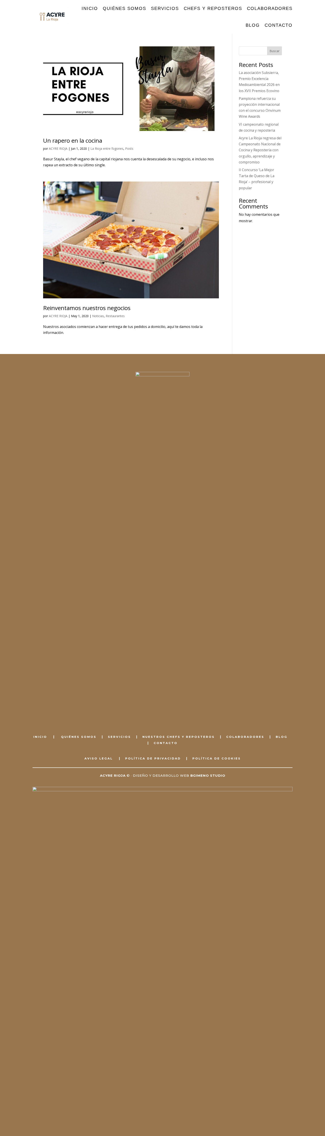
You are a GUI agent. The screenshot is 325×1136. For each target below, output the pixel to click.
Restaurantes (115, 316)
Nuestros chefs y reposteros (178, 736)
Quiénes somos (124, 8)
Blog (253, 25)
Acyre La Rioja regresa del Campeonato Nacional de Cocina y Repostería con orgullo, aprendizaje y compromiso (260, 150)
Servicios (165, 8)
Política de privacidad (153, 758)
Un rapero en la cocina (72, 140)
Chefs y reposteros (213, 8)
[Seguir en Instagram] (167, 716)
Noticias (98, 316)
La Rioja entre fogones (106, 148)
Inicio (90, 8)
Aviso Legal (98, 758)
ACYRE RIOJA (58, 148)
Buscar (274, 51)
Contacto (278, 25)
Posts (129, 148)
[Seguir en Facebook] (158, 716)
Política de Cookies (216, 758)
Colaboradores (269, 8)
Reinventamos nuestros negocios (86, 308)
